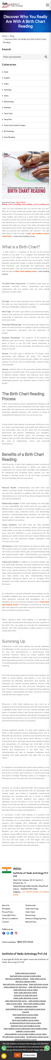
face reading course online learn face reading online (25, 1028)
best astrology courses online (15, 984)
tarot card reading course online (25, 1020)
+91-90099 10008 (30, 892)
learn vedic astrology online (25, 992)
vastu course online (14, 1003)
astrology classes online (25, 981)
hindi (6, 72)
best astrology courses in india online (25, 976)
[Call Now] (4, 1048)
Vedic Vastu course (38, 979)
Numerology (9, 102)
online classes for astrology (15, 987)
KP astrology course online (14, 1037)
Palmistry (7, 107)
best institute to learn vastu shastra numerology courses (25, 1010)
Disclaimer (6, 908)
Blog (12, 36)
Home (4, 36)
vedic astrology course (37, 987)
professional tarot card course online (25, 1023)
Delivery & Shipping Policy (35, 918)
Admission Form (4, 1056)
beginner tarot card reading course (25, 1026)
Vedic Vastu (30, 912)
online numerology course (25, 1017)
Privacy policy (30, 1055)
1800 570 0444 (25, 941)
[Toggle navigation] (47, 5)
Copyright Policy (9, 915)
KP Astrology (9, 131)
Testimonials (30, 905)
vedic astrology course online (25, 990)
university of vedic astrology (25, 995)
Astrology (8, 90)
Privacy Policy (7, 912)
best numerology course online (25, 1014)
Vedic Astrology (32, 908)
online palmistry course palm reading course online (26, 1034)
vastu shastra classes (37, 1001)
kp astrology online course (37, 1037)
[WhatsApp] (47, 1048)
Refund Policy (30, 922)
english (7, 78)
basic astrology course (38, 984)
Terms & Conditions (10, 918)
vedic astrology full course (16, 1001)
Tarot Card (8, 113)
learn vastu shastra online (34, 1003)
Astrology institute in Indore (16, 979)
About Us (5, 905)
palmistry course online (25, 1031)
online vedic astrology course (25, 998)
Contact (5, 922)
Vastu (6, 96)
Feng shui (8, 119)
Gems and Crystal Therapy (15, 125)
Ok (17, 1055)
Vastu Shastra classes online (25, 1006)
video (6, 84)
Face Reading (9, 137)
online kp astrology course (26, 1039)
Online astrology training (25, 973)
